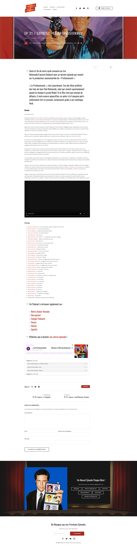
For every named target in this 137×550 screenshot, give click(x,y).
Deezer (34, 326)
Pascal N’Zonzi (32, 267)
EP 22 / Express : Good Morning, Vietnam (76, 397)
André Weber (31, 275)
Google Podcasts (38, 318)
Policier (52, 38)
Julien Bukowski (32, 281)
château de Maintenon (70, 167)
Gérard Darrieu (32, 247)
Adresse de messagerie (65, 431)
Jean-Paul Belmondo (40, 118)
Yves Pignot (31, 263)
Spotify (34, 329)
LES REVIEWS (47, 9)
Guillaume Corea (32, 273)
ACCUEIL (46, 7)
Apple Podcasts (90, 488)
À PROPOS (52, 7)
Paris (78, 141)
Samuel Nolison (32, 293)
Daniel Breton (31, 289)
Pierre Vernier (31, 249)
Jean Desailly (31, 235)
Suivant (66, 395)
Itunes (33, 322)
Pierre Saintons (32, 245)
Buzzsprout (36, 315)
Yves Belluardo (32, 277)
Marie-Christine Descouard (35, 243)
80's (44, 38)
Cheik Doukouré (32, 269)
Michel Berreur (32, 279)
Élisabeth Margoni (33, 239)
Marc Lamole (31, 257)
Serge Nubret (31, 271)
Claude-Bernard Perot (33, 265)
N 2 (42, 236)
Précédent (47, 395)
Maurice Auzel (32, 287)
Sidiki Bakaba (31, 255)
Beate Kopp (31, 295)
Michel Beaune (32, 231)
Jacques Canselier (33, 251)
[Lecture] (26, 43)
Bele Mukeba (31, 291)
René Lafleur (31, 285)
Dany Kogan (31, 253)
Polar (47, 38)
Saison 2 (26, 38)
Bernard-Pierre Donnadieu (35, 237)
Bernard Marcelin (32, 259)
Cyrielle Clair (31, 241)
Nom (26, 431)
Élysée (79, 136)
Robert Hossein (32, 229)
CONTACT (54, 9)
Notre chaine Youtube (40, 311)
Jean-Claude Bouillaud (34, 261)
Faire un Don (105, 8)
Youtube (98, 492)
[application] (53, 43)
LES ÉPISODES (61, 7)
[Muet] (78, 43)
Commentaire (28, 413)
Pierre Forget (31, 283)
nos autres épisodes (58, 337)
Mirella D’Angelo (50, 121)
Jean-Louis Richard (33, 233)
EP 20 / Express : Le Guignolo (41, 397)
